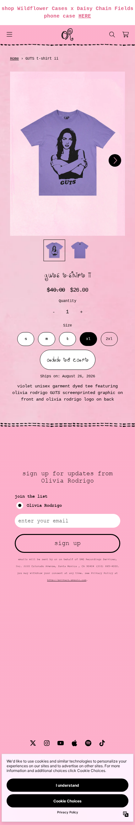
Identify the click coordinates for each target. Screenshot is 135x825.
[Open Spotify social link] (88, 743)
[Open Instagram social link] (47, 743)
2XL (109, 339)
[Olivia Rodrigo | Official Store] (67, 34)
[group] (54, 250)
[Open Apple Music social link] (74, 743)
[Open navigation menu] (9, 34)
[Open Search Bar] (112, 34)
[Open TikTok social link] (102, 743)
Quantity (67, 301)
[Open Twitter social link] (33, 743)
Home (14, 59)
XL (88, 339)
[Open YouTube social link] (61, 743)
